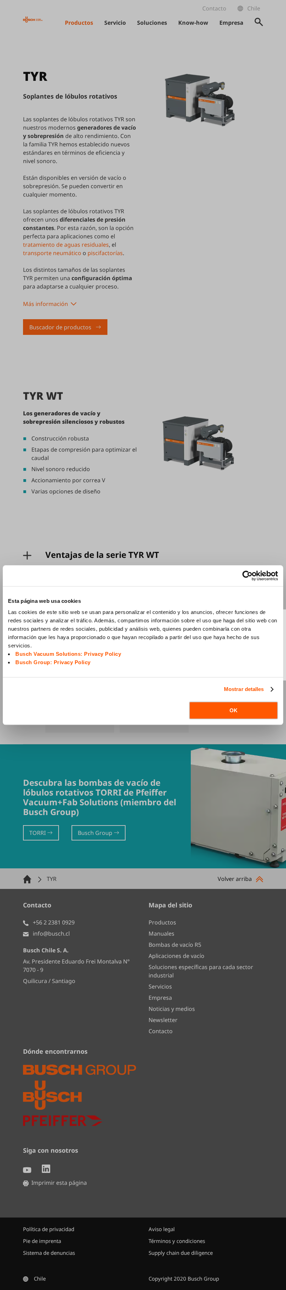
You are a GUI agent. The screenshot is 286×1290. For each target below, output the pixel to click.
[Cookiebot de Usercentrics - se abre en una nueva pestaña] (247, 575)
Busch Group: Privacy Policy (53, 662)
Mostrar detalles (244, 689)
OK (233, 710)
